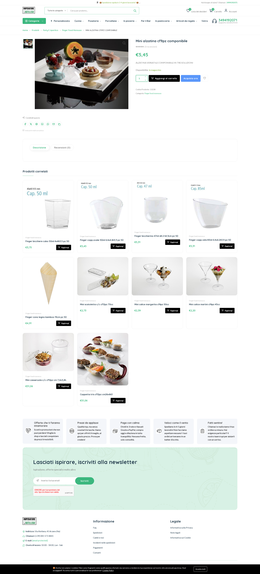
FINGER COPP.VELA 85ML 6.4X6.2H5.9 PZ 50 (210, 240)
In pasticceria (162, 21)
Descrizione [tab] (39, 147)
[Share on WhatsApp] (48, 124)
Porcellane (111, 21)
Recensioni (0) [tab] (62, 147)
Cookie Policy (108, 570)
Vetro (205, 21)
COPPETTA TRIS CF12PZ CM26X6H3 (96, 394)
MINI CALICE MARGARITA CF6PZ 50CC (151, 304)
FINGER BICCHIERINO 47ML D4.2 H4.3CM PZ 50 (156, 236)
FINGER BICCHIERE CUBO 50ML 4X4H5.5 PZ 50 (47, 241)
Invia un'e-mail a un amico (34, 130)
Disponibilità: (142, 70)
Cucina (78, 21)
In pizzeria (129, 21)
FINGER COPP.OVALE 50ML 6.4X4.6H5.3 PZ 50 (101, 240)
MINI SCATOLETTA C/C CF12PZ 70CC (96, 304)
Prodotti (35, 30)
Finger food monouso (72, 30)
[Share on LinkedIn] (42, 124)
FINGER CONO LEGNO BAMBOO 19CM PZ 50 (46, 317)
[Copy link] (59, 124)
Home (25, 30)
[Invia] (135, 10)
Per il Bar (146, 21)
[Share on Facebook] (25, 124)
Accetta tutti (200, 569)
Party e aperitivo (50, 30)
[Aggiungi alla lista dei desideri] (204, 78)
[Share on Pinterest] (36, 124)
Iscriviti (85, 481)
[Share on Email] (53, 124)
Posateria (93, 21)
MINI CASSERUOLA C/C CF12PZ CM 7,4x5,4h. (46, 380)
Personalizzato (61, 21)
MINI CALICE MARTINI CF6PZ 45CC (204, 304)
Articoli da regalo (185, 21)
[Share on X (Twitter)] (31, 124)
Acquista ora (191, 78)
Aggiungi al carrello (166, 78)
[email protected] (40, 540)
